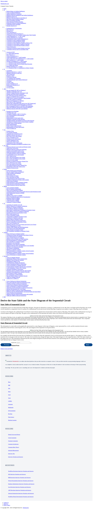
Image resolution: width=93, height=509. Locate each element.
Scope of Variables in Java (12, 137)
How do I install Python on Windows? (15, 172)
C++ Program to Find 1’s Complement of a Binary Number (20, 68)
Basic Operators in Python (12, 175)
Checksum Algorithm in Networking (14, 269)
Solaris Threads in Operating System (14, 229)
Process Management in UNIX (13, 225)
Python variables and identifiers (13, 173)
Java (4, 129)
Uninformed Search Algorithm (13, 24)
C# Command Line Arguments (13, 78)
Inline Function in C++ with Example (15, 60)
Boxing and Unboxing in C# (13, 85)
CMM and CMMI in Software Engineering (16, 295)
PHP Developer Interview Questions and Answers (19, 477)
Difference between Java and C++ (14, 135)
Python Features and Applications (14, 170)
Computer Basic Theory (13, 447)
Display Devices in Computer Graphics (15, 233)
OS (4, 203)
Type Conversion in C (11, 32)
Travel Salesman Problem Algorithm (14, 21)
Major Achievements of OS (12, 214)
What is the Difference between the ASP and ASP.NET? (19, 107)
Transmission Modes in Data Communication (16, 258)
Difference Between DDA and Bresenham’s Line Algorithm (20, 245)
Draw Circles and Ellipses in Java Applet (15, 158)
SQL (9, 388)
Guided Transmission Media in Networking (16, 264)
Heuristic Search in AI (11, 25)
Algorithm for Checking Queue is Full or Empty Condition (19, 121)
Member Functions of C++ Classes (14, 66)
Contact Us (6, 502)
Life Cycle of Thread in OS (12, 223)
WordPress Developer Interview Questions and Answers (20, 471)
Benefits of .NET (10, 75)
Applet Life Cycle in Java (12, 148)
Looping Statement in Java (12, 140)
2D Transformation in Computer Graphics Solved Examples (20, 251)
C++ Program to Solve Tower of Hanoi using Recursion (19, 64)
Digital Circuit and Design (7, 348)
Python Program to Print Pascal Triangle (15, 183)
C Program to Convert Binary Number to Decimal (17, 44)
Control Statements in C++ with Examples (16, 57)
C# (4, 69)
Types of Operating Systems (12, 215)
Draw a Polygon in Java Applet (13, 162)
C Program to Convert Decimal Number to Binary (17, 45)
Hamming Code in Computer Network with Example (18, 270)
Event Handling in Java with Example (15, 154)
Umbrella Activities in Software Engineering (16, 283)
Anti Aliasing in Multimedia (12, 248)
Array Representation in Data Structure (15, 115)
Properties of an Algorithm (12, 111)
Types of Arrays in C (11, 46)
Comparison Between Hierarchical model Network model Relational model (23, 191)
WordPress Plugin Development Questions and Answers (20, 496)
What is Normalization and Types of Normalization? (18, 197)
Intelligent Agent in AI (11, 16)
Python (5, 169)
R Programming (11, 410)
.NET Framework (10, 74)
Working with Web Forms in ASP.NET (15, 94)
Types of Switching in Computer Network (16, 265)
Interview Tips (11, 453)
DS (4, 110)
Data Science (11, 417)
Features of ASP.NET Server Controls (15, 96)
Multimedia (10, 407)
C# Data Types (9, 82)
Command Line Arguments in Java (14, 133)
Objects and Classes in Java (12, 141)
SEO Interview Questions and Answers (17, 474)
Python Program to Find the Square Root (15, 185)
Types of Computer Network (13, 257)
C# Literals (8, 81)
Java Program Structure (11, 132)
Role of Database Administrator (13, 189)
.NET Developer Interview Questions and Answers (19, 490)
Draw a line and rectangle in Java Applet (15, 157)
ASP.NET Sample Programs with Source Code (17, 93)
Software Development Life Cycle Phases (16, 289)
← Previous (6, 344)
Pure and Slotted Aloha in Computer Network (16, 276)
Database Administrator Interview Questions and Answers (21, 484)
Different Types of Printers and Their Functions (17, 239)
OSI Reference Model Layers (13, 261)
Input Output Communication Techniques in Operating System (20, 210)
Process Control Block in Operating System (16, 222)
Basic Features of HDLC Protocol (14, 273)
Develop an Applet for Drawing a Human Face (17, 161)
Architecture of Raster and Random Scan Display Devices (19, 235)
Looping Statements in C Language (14, 37)
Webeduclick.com (5, 3)
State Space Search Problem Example (15, 19)
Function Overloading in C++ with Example (16, 61)
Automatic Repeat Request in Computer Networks (17, 272)
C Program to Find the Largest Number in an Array (18, 48)
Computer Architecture (13, 444)
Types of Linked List (11, 128)
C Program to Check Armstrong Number (15, 40)
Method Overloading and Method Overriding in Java (18, 144)
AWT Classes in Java (11, 156)
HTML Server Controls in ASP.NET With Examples (18, 98)
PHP (4, 297)
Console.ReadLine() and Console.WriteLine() (16, 79)
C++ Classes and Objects (12, 65)
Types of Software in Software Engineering (16, 281)
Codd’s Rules (9, 194)
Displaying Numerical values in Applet (15, 152)
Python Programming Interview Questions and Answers (20, 480)
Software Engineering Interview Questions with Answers (21, 493)
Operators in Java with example (13, 139)
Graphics (5, 232)
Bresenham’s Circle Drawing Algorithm (15, 244)
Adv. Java (5, 145)
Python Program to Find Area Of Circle (15, 178)
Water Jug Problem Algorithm (13, 20)
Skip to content (4, 1)
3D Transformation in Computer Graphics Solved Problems (20, 253)
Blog (9, 382)
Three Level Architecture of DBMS (14, 190)
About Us (5, 504)
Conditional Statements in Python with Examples (17, 179)
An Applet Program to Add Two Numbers (16, 153)
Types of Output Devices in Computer (15, 237)
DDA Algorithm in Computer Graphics (15, 241)
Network (5, 256)
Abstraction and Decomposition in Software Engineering (19, 287)
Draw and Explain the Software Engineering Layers (18, 282)
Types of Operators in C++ (12, 56)
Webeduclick (26, 507)
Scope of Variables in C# (12, 83)
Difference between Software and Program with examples (19, 294)
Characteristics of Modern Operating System (16, 216)
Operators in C (9, 31)
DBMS (5, 186)
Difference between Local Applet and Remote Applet (18, 147)
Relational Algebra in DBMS (13, 198)
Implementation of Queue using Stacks (15, 127)
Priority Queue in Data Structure (13, 125)
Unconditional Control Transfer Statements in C (17, 39)
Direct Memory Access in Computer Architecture (17, 211)
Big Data (10, 413)
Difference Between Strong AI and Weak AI (16, 18)
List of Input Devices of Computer (14, 236)
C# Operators (9, 86)
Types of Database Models (12, 187)
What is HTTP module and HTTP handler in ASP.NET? (19, 104)
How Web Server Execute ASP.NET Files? (16, 95)
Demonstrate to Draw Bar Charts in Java (15, 166)
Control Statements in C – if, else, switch (15, 36)
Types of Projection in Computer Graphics (16, 254)
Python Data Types (10, 174)
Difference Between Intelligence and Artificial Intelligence (19, 15)
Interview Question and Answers (15, 456)
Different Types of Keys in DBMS (14, 195)
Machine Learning (12, 420)
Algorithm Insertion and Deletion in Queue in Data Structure (20, 120)
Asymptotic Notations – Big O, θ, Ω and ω (16, 114)
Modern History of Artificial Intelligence (15, 11)
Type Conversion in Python (12, 177)
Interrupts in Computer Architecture (14, 207)
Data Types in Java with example (14, 136)
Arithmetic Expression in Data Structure (15, 119)
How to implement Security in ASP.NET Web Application (19, 106)
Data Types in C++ (10, 54)
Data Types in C (10, 29)
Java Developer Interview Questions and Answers (19, 487)
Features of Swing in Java (12, 168)
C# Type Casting (10, 87)
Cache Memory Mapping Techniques (14, 208)
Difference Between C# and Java (14, 73)
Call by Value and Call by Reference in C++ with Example (19, 58)
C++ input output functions (12, 53)
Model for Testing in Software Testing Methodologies (18, 290)
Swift (9, 394)
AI (4, 10)
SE (4, 279)
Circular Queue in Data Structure (14, 123)
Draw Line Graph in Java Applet (13, 164)
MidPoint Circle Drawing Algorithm (14, 247)
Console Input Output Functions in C (14, 33)
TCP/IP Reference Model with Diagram (15, 262)
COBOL (10, 401)
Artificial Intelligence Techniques (14, 14)
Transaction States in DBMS (12, 199)
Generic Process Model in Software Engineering (17, 285)
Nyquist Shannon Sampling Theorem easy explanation (18, 266)
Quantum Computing (13, 440)
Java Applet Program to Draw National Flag (16, 165)
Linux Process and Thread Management (15, 228)
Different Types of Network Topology (15, 260)
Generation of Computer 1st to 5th (14, 204)
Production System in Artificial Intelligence (16, 23)
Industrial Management (13, 450)
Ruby (9, 391)
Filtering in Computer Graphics (13, 249)
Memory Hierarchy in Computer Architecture (16, 206)
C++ (4, 50)
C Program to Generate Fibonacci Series (15, 41)
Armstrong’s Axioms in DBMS (13, 202)
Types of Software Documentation (14, 293)
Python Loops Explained (12, 181)
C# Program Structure (11, 77)
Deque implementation (11, 124)
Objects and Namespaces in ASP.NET (15, 100)
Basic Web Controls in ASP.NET (14, 99)
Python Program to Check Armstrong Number (17, 182)
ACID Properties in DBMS (12, 200)
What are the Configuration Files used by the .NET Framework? (21, 103)
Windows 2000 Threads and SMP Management (17, 227)
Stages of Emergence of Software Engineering (17, 286)
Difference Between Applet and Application (16, 149)
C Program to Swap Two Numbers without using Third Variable (21, 35)
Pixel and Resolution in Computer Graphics (16, 240)
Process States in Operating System (14, 219)
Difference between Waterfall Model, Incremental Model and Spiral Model (23, 291)
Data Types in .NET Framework (13, 102)
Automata (10, 404)
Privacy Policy (6, 505)
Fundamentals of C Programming (14, 28)
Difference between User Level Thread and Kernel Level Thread (21, 224)
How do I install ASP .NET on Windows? (16, 90)
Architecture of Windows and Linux (14, 218)
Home (4, 8)
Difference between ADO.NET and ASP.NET (17, 108)
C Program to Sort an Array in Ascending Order (17, 49)
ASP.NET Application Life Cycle (14, 91)
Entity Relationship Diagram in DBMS (15, 193)
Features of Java (10, 131)
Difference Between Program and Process (16, 220)
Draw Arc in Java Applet (12, 160)
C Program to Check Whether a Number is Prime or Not (19, 43)
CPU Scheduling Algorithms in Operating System (17, 231)
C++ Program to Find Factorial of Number (16, 62)
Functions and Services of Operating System (16, 212)
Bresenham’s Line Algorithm (13, 243)
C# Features (9, 70)
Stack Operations (10, 116)
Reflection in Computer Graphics (14, 252)
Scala (9, 398)
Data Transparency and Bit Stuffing (14, 274)
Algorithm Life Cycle (11, 112)
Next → (88, 344)
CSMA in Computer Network (13, 277)
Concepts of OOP (10, 52)
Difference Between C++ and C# (14, 71)
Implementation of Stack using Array (14, 118)
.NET (4, 89)
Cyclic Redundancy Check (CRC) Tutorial (16, 268)
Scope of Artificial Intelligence (13, 12)
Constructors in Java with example (14, 143)
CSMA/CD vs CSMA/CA (12, 278)
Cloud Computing (12, 437)
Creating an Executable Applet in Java (15, 150)
